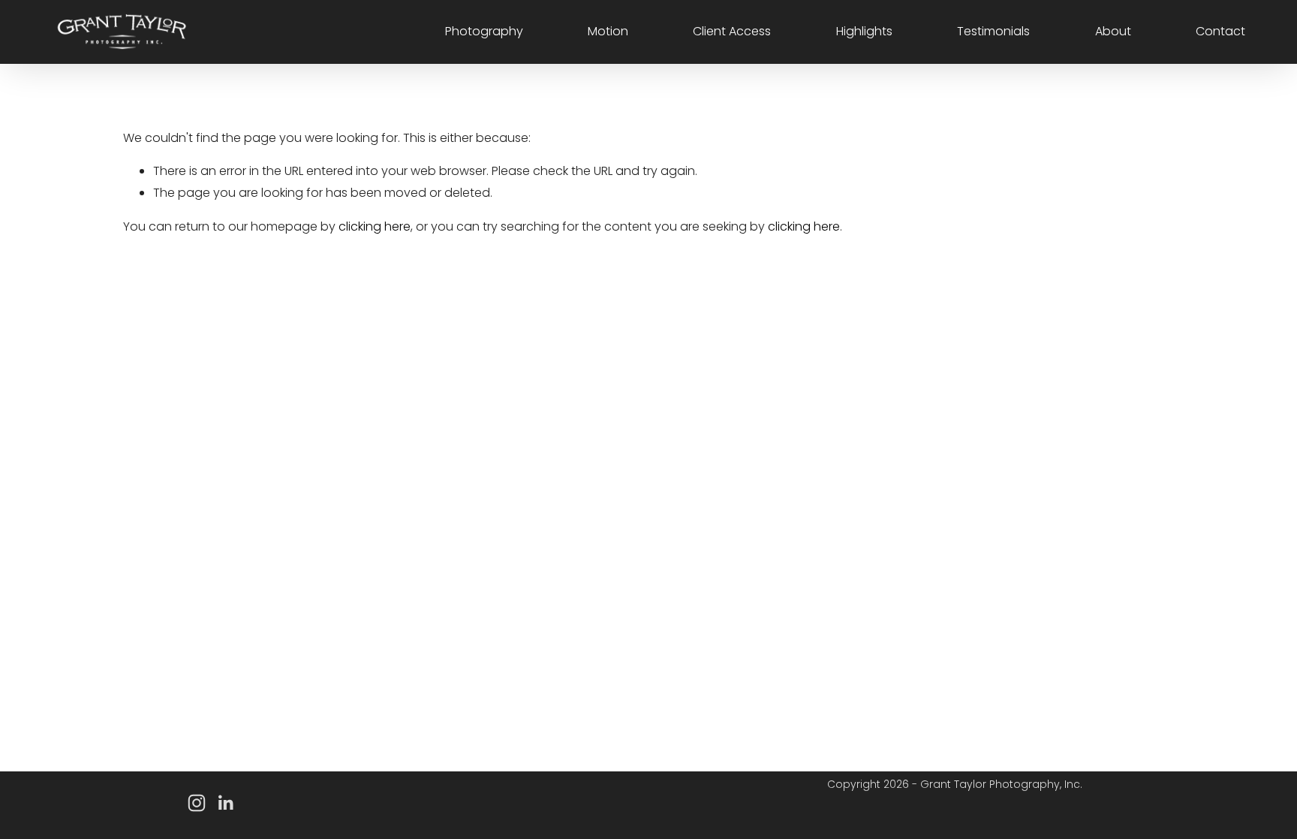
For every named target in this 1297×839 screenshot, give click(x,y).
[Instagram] (197, 803)
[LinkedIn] (225, 803)
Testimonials (993, 31)
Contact (1220, 31)
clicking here (375, 226)
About (1113, 31)
